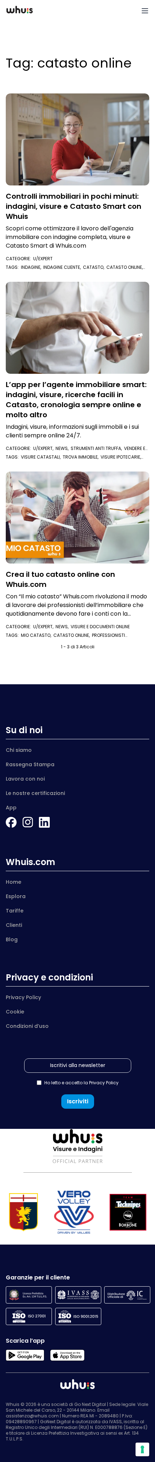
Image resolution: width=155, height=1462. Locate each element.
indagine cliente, (63, 267)
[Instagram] (27, 822)
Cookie (15, 1011)
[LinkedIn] (44, 822)
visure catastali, (42, 457)
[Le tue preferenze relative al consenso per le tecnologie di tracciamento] (142, 1449)
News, (63, 448)
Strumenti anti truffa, (97, 448)
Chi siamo (19, 750)
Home (13, 882)
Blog (12, 939)
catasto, (94, 267)
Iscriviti (77, 1101)
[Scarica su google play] (25, 1355)
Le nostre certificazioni (35, 793)
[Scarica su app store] (67, 1355)
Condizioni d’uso (27, 1026)
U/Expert (43, 259)
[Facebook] (11, 822)
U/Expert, (44, 448)
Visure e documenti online (100, 627)
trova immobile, (82, 457)
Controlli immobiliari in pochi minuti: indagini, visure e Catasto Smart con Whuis (73, 206)
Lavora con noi (25, 778)
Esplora (16, 896)
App (11, 807)
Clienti (14, 925)
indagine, (32, 267)
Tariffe (14, 910)
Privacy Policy (23, 997)
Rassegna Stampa (30, 764)
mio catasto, (37, 635)
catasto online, (72, 635)
